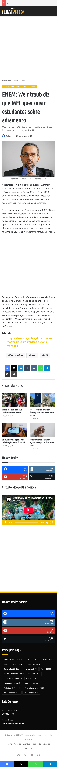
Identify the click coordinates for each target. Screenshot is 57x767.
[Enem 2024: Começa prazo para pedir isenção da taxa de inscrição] (14, 430)
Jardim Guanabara (13, 678)
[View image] (28, 159)
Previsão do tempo (34, 688)
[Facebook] (7, 368)
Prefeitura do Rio (12, 688)
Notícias (17, 744)
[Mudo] (47, 522)
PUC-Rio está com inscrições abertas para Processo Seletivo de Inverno (42, 412)
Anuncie (28, 748)
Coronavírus (16, 355)
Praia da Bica (31, 683)
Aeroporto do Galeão (14, 659)
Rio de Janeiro (30, 86)
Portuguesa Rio (12, 683)
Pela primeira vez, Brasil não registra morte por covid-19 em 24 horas (42, 442)
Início (6, 80)
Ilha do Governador (18, 80)
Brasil (47, 659)
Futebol (46, 669)
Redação (9, 136)
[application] (28, 510)
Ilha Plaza (34, 674)
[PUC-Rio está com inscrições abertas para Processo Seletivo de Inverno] (42, 400)
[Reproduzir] (5, 522)
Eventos (26, 744)
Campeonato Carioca (14, 664)
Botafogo (33, 659)
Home (9, 744)
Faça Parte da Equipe (41, 744)
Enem (33, 355)
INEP (45, 355)
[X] (14, 368)
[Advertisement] (28, 47)
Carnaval (34, 664)
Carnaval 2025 (12, 669)
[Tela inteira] (51, 522)
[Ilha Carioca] (13, 11)
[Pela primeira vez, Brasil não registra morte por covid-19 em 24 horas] (42, 430)
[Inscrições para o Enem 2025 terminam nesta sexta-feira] (14, 400)
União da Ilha (31, 693)
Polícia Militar (33, 678)
